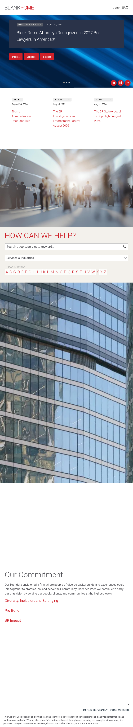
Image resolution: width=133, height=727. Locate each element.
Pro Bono (12, 610)
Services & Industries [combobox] (20, 258)
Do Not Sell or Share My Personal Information (106, 709)
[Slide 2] (66, 82)
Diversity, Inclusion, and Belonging (31, 601)
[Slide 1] (64, 82)
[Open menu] (120, 7)
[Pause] (121, 83)
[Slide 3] (69, 82)
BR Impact (13, 620)
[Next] (128, 83)
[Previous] (114, 83)
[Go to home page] (19, 8)
